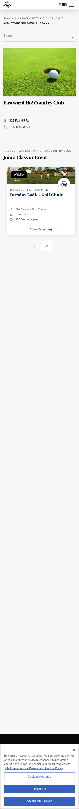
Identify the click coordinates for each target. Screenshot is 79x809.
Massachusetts (28, 18)
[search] (71, 36)
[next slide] (46, 246)
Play (7, 18)
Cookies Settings (39, 777)
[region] (39, 776)
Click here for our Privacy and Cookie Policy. (34, 768)
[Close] (74, 749)
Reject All (39, 789)
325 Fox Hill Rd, (19, 121)
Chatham (53, 18)
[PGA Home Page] (7, 5)
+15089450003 (19, 127)
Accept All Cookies (39, 801)
